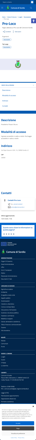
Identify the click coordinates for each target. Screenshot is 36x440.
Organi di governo (6, 261)
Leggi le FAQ (5, 393)
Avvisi (3, 346)
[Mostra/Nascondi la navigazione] (2, 8)
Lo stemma (4, 365)
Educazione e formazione (8, 310)
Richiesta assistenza (7, 401)
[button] (33, 406)
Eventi (3, 360)
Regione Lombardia (7, 2)
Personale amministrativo (9, 276)
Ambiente (4, 292)
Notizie (3, 341)
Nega (18, 428)
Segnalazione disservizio (8, 399)
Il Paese (3, 363)
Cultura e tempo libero (8, 307)
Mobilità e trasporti (7, 319)
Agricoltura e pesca (7, 289)
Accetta (18, 423)
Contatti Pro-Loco (14, 200)
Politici (3, 273)
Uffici (2, 267)
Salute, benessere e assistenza (10, 321)
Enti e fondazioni (6, 270)
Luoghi (3, 357)
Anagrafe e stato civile (8, 295)
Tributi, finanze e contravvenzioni (11, 324)
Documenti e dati (6, 279)
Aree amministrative (7, 264)
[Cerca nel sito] (31, 8)
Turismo (3, 327)
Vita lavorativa (5, 330)
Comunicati (4, 343)
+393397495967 (18, 204)
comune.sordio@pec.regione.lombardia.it (16, 389)
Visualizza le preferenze (18, 433)
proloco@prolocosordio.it (17, 207)
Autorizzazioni (5, 301)
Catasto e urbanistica (7, 304)
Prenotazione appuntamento (10, 396)
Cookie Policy (14, 438)
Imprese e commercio (7, 316)
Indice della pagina (7, 85)
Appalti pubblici (5, 298)
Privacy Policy (21, 438)
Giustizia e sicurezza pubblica (10, 313)
